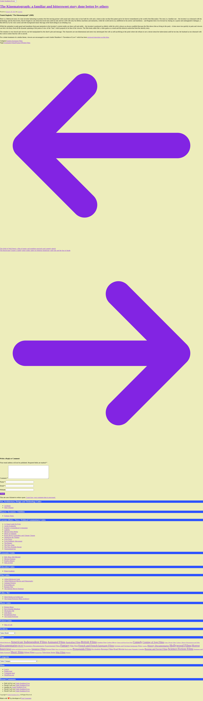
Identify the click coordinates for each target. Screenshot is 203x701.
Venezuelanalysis (10, 549)
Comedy (137, 642)
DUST (20, 646)
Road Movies (119, 649)
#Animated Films (9, 43)
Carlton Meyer (111, 642)
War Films (61, 652)
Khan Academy (9, 571)
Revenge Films (107, 649)
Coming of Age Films (153, 642)
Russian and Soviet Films (156, 649)
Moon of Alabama (10, 533)
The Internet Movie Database (14, 589)
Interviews (5, 648)
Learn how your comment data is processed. (41, 497)
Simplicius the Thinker (11, 537)
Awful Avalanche (10, 526)
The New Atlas (9, 545)
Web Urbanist (8, 508)
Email (2, 486)
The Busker (8, 543)
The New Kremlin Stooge (13, 547)
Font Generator (26, 698)
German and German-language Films (128, 646)
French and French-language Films (96, 645)
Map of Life (8, 625)
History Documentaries (158, 646)
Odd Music (8, 613)
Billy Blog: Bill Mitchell (12, 557)
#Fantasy (18, 43)
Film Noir (74, 646)
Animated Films (56, 642)
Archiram (7, 506)
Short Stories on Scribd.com (13, 597)
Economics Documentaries (34, 646)
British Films (89, 642)
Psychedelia (96, 649)
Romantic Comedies (138, 649)
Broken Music (9, 607)
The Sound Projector (11, 616)
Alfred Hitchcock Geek (12, 579)
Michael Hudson (9, 559)
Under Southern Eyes (7, 1)
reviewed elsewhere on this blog (98, 37)
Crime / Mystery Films (170, 642)
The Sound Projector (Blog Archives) (16, 599)
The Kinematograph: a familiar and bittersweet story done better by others (54, 6)
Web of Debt (8, 563)
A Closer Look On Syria (12, 524)
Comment (4, 478)
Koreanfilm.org (9, 585)
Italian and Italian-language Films (21, 649)
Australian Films (73, 642)
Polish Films (69, 649)
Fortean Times (9, 516)
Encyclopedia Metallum (12, 609)
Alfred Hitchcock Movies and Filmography (18, 581)
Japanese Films (38, 649)
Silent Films (29, 652)
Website (2, 490)
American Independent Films (29, 642)
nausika (20, 12)
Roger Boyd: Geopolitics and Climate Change (19, 535)
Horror (196, 645)
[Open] (15, 1)
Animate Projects (10, 583)
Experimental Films (52, 646)
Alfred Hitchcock (5, 642)
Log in (6, 669)
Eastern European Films (15, 41)
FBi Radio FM (9, 611)
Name (2, 482)
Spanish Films (38, 652)
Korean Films (50, 649)
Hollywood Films (180, 645)
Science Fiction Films (180, 648)
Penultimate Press (10, 615)
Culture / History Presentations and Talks (188, 642)
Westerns (68, 652)
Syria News (8, 539)
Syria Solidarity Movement (13, 541)
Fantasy (64, 645)
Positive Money (9, 561)
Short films (17, 652)
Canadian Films (101, 642)
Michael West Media (11, 532)
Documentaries (9, 645)
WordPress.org (9, 675)
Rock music (128, 649)
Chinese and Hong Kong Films (124, 642)
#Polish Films (25, 43)
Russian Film (8, 587)
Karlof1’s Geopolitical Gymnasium (16, 528)
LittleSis (7, 530)
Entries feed (8, 671)
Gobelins (144, 646)
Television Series (48, 652)
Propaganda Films (82, 649)
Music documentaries (61, 649)
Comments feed (9, 673)
